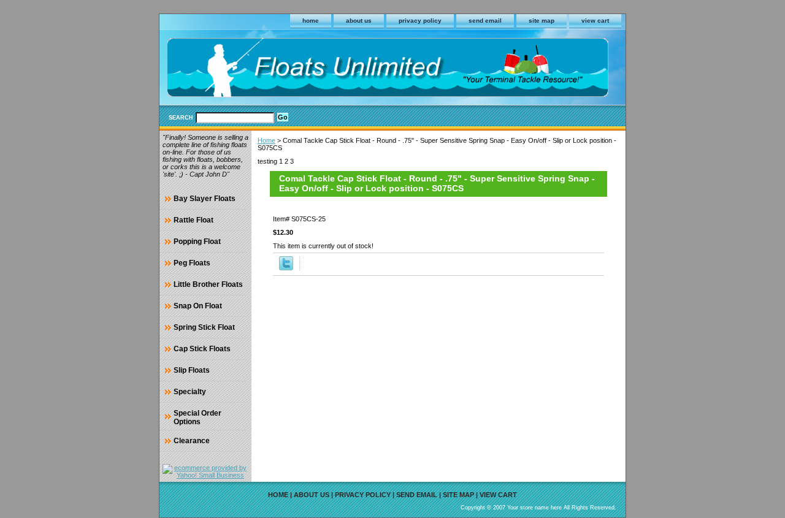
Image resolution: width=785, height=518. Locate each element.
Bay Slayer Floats (205, 198)
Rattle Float (193, 220)
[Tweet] (286, 268)
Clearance (192, 440)
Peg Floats (192, 263)
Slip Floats (192, 370)
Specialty (190, 391)
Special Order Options (197, 417)
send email (485, 20)
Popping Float (197, 241)
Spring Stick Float (204, 327)
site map (541, 20)
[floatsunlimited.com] (312, 69)
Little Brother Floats (208, 284)
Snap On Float (198, 306)
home (310, 20)
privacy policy (420, 20)
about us (359, 20)
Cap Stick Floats (202, 349)
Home (266, 140)
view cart (595, 20)
